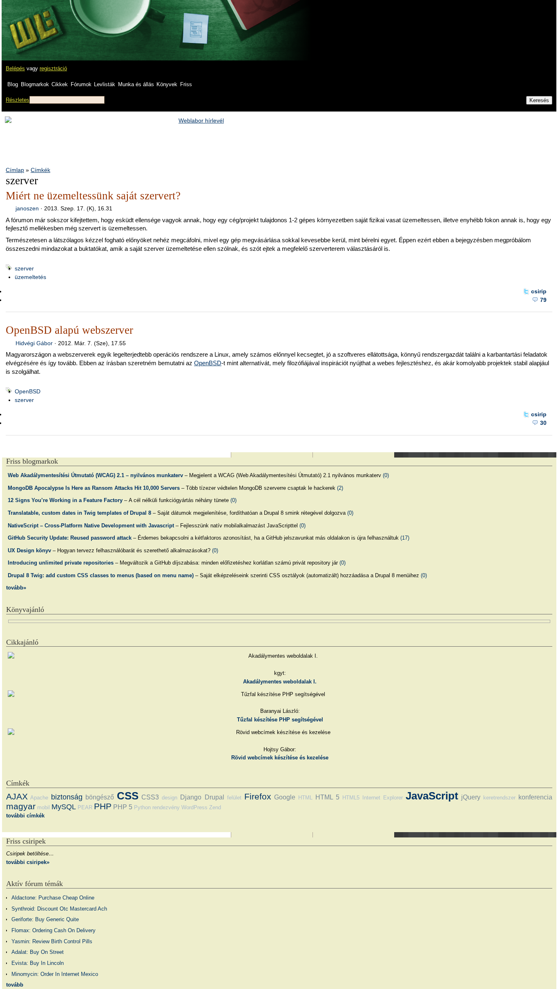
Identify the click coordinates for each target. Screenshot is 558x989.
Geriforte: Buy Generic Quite (45, 919)
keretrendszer (499, 798)
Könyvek (166, 84)
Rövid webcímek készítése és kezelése (279, 758)
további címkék (25, 816)
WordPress (194, 807)
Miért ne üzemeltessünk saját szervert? (93, 196)
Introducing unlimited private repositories (61, 563)
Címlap (15, 170)
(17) (404, 538)
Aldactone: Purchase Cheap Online (52, 898)
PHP (103, 806)
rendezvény (166, 807)
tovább (14, 985)
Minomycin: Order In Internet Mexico (54, 974)
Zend (215, 807)
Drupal (214, 797)
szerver (24, 268)
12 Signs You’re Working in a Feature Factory (65, 500)
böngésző (99, 797)
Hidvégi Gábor (34, 343)
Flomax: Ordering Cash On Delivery (53, 930)
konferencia (535, 797)
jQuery (470, 797)
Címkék (40, 170)
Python (142, 807)
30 (543, 423)
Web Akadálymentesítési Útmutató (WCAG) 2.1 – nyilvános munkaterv (95, 475)
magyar (21, 806)
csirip (539, 291)
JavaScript (432, 795)
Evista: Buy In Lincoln (37, 963)
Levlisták (104, 84)
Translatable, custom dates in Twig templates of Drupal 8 (79, 513)
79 (543, 300)
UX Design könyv (29, 550)
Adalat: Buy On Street (37, 952)
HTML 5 (327, 797)
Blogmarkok (35, 84)
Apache (39, 798)
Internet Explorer (382, 798)
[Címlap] (33, 22)
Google (284, 797)
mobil (43, 807)
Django (190, 797)
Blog (12, 84)
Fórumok (81, 84)
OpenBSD (207, 362)
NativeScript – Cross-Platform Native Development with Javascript (91, 525)
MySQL (63, 807)
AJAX (17, 796)
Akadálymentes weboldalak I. (280, 682)
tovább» (16, 588)
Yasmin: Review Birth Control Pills (51, 941)
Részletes (17, 100)
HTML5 (350, 798)
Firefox (257, 796)
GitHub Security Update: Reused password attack (70, 538)
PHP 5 (122, 807)
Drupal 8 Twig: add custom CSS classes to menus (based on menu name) (101, 575)
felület (234, 798)
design (169, 798)
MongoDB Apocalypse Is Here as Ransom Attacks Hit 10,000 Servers (94, 488)
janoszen (27, 208)
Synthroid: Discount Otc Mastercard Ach (59, 909)
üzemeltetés (30, 277)
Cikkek (59, 84)
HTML (305, 798)
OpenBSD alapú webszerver (69, 330)
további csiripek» (27, 862)
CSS (127, 795)
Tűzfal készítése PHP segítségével (280, 720)
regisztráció (53, 68)
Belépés (15, 68)
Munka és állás (136, 84)
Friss (186, 84)
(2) (340, 488)
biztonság (67, 797)
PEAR (85, 807)
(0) (386, 475)
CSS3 (150, 797)
